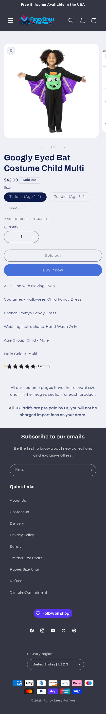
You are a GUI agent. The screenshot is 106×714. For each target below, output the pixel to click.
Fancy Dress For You (59, 700)
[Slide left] (41, 147)
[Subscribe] (90, 470)
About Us (18, 500)
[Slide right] (64, 147)
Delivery (17, 523)
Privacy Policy (22, 535)
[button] (10, 20)
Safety (15, 546)
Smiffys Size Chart (26, 558)
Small (17, 209)
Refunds (17, 581)
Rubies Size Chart (25, 569)
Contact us (19, 512)
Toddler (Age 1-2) (28, 198)
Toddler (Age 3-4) (72, 198)
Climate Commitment (28, 592)
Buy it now (53, 270)
